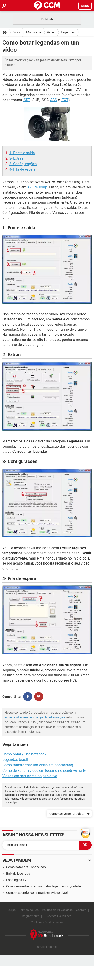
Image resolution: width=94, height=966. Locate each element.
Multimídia (33, 32)
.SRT (26, 100)
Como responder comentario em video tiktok (37, 892)
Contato (81, 910)
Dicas (16, 32)
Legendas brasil (15, 759)
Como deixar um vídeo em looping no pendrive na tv (44, 770)
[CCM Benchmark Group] (47, 934)
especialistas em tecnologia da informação (35, 717)
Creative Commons (43, 791)
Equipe (11, 910)
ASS (53, 100)
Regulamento (30, 916)
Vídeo (51, 32)
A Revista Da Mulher (57, 916)
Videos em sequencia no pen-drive (29, 776)
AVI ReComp (37, 187)
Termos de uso (29, 910)
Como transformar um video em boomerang (37, 765)
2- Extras (16, 158)
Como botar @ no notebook (24, 754)
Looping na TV (16, 880)
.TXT (64, 100)
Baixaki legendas (18, 873)
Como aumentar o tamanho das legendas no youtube (43, 886)
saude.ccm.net (47, 946)
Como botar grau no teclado (26, 867)
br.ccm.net (67, 798)
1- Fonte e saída (22, 153)
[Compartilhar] (27, 696)
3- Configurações (23, 164)
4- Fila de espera (22, 169)
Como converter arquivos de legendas (67, 814)
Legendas (68, 32)
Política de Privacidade (57, 910)
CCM (56, 798)
